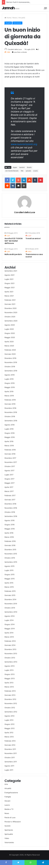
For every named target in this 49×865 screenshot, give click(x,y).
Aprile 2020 (9, 342)
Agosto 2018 (9, 425)
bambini (22, 167)
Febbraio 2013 (10, 691)
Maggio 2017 (9, 483)
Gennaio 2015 (10, 595)
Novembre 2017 (11, 462)
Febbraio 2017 (10, 495)
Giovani (7, 801)
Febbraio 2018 (10, 450)
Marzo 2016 (9, 537)
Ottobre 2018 (10, 416)
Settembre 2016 (11, 516)
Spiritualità (9, 834)
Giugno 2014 (9, 624)
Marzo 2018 (9, 446)
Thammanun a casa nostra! (34, 255)
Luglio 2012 (9, 720)
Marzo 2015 (9, 587)
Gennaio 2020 (10, 354)
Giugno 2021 (9, 283)
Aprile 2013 (9, 683)
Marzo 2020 (9, 346)
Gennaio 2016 (10, 545)
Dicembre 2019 (10, 358)
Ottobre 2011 (10, 757)
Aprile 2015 (9, 583)
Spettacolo (9, 830)
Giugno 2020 (10, 333)
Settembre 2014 (11, 612)
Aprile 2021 (9, 292)
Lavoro (7, 805)
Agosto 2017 (9, 470)
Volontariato (17, 23)
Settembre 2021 (11, 271)
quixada (28, 171)
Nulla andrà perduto (13, 254)
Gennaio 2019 (10, 404)
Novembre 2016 (11, 508)
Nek (22, 171)
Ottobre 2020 (10, 317)
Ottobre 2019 (10, 367)
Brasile (29, 167)
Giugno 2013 (9, 674)
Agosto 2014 (9, 616)
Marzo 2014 (9, 637)
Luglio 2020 (9, 329)
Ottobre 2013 (10, 658)
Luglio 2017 (9, 475)
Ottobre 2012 (10, 708)
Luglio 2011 (9, 770)
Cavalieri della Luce (15, 49)
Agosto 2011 (9, 766)
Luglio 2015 (9, 570)
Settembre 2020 (11, 321)
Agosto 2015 (9, 566)
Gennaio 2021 (10, 304)
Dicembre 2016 (10, 504)
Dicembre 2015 (10, 550)
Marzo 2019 (9, 396)
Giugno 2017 (9, 479)
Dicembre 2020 (10, 308)
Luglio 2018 (9, 429)
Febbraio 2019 (10, 400)
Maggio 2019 (10, 387)
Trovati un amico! (33, 238)
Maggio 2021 (10, 287)
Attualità (21, 18)
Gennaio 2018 (10, 454)
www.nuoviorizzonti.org (24, 144)
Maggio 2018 (10, 437)
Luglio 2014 (9, 620)
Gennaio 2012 (10, 745)
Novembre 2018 (11, 412)
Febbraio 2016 (10, 541)
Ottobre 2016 (10, 512)
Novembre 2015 (11, 554)
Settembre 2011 (11, 762)
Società (7, 826)
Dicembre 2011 (10, 749)
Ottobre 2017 (10, 466)
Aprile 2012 (9, 733)
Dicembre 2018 (10, 408)
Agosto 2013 (9, 666)
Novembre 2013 (11, 653)
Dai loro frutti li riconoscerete (17, 2)
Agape (15, 167)
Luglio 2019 (9, 379)
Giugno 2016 (9, 525)
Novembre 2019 (11, 362)
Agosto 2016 (9, 520)
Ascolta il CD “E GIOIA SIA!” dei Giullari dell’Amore (14, 241)
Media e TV (9, 809)
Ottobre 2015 (10, 558)
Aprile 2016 (9, 533)
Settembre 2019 (11, 371)
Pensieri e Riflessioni (13, 822)
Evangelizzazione (11, 793)
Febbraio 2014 (10, 641)
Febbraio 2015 (10, 591)
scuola (35, 171)
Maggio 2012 (10, 728)
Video (7, 838)
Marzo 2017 (9, 491)
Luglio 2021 (9, 279)
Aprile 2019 (9, 391)
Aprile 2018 (9, 441)
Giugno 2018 (9, 433)
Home (8, 18)
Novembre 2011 (11, 753)
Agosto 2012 (9, 716)
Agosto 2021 (9, 275)
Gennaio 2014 (10, 645)
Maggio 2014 (10, 629)
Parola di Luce (10, 817)
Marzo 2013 (9, 687)
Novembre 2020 (11, 312)
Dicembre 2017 (10, 458)
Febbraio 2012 (10, 741)
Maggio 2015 (10, 579)
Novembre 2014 (11, 604)
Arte (6, 784)
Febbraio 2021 (10, 300)
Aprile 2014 (9, 633)
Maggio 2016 (10, 529)
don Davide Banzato (11, 171)
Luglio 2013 (9, 670)
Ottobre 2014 (10, 608)
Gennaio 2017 (10, 500)
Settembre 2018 (11, 421)
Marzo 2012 (9, 737)
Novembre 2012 (11, 703)
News (15, 18)
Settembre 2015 (11, 562)
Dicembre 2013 (10, 649)
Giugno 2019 (9, 383)
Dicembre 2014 (10, 599)
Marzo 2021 (9, 296)
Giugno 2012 (9, 724)
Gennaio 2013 (10, 695)
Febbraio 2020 (10, 350)
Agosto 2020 (10, 325)
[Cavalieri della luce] (10, 7)
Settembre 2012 (11, 712)
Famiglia (8, 797)
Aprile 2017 (9, 487)
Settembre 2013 (11, 662)
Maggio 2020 (10, 337)
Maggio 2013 (10, 678)
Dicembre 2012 (10, 699)
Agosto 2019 (9, 375)
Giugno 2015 (9, 574)
